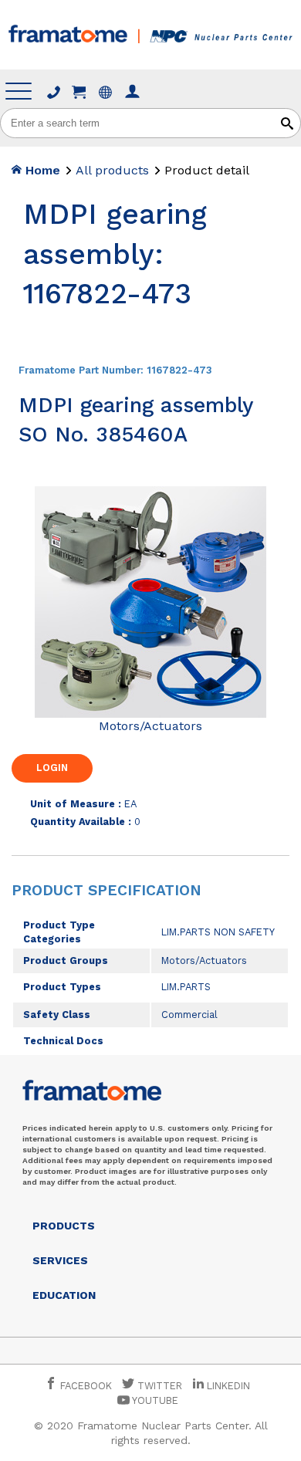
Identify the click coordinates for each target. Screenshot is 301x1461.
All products (112, 170)
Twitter (158, 1386)
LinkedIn (228, 1386)
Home (41, 170)
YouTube (154, 1400)
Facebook (84, 1386)
